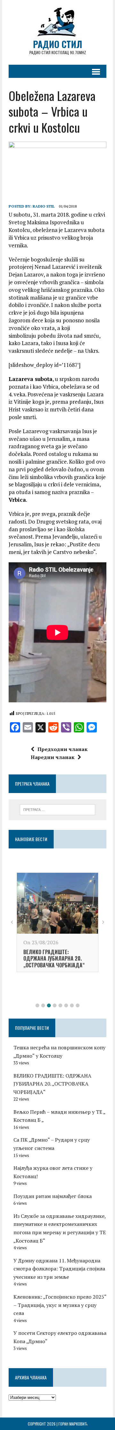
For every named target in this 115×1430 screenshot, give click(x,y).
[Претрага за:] (58, 809)
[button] (37, 1005)
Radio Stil (44, 206)
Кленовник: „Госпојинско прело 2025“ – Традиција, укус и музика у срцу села (59, 1305)
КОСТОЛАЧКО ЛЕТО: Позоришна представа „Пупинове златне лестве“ (55, 976)
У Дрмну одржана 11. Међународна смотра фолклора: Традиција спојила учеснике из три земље (59, 1268)
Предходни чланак (62, 749)
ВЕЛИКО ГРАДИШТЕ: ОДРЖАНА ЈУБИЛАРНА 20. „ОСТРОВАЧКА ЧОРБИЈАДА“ (52, 1083)
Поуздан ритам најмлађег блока (52, 1196)
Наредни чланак (52, 757)
